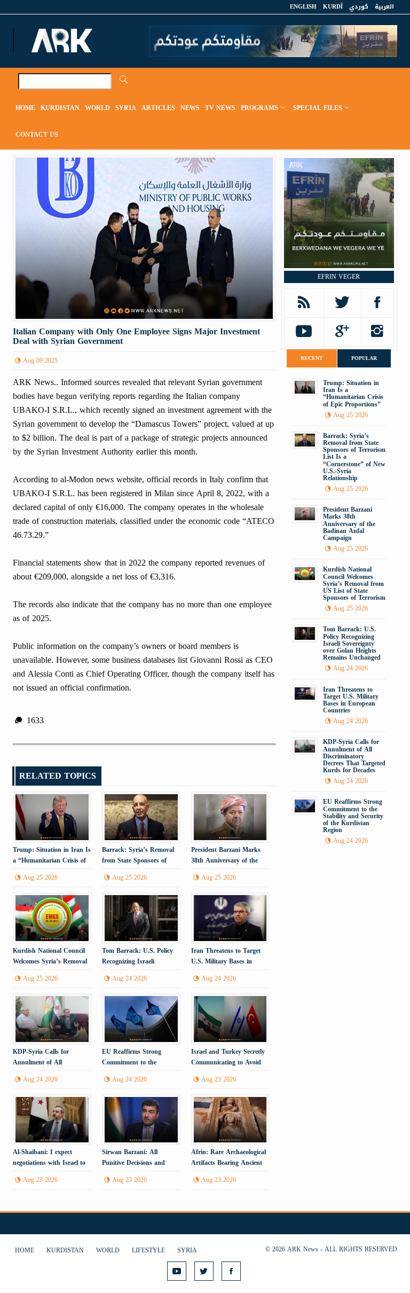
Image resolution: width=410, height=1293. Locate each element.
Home (25, 108)
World (97, 108)
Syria (125, 108)
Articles (158, 108)
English (303, 6)
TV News (220, 108)
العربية (384, 6)
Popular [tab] (364, 358)
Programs (259, 108)
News (190, 108)
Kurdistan (60, 108)
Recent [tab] (312, 358)
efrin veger (339, 277)
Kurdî (333, 6)
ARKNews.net (63, 40)
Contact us (36, 134)
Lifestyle (148, 1250)
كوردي (358, 6)
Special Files (317, 108)
